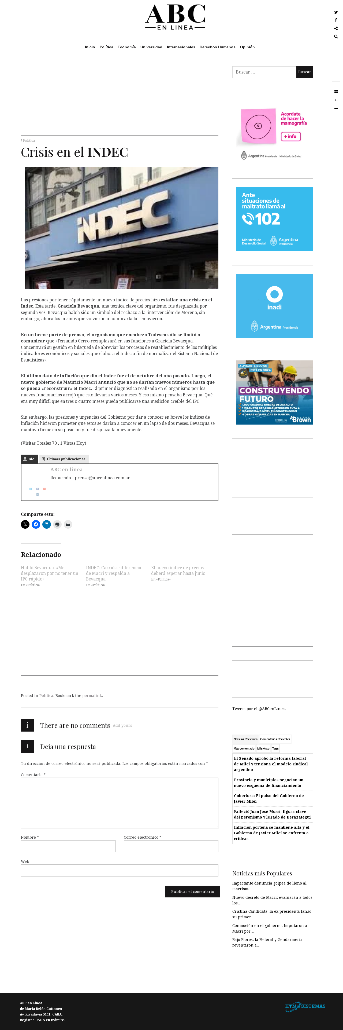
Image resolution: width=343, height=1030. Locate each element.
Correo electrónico (142, 837)
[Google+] (42, 489)
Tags (275, 748)
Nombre (30, 837)
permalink (92, 695)
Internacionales (181, 47)
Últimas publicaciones (66, 459)
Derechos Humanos (218, 47)
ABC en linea (66, 469)
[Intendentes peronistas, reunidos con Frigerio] (336, 100)
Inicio (90, 47)
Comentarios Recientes (275, 739)
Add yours (122, 725)
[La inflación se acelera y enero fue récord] (336, 108)
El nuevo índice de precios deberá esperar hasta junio (178, 570)
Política (106, 47)
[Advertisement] (119, 98)
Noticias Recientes (245, 739)
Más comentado (244, 748)
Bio (31, 459)
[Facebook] (35, 489)
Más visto (263, 748)
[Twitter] (28, 489)
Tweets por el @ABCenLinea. (259, 709)
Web (25, 861)
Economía (127, 47)
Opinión (247, 47)
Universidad (151, 47)
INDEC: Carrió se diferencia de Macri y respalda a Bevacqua (113, 573)
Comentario (33, 775)
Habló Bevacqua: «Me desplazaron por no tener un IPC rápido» (49, 573)
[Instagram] (35, 494)
